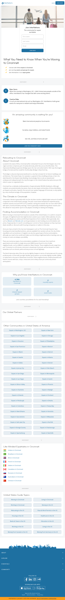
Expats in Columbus (17, 406)
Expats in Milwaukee (47, 417)
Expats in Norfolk (47, 422)
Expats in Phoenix (47, 384)
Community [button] (5, 569)
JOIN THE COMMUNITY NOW (32, 146)
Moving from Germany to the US (47, 532)
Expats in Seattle (17, 357)
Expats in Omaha (47, 401)
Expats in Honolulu (47, 411)
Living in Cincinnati (47, 500)
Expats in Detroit (47, 352)
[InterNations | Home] (7, 3)
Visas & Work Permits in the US (47, 510)
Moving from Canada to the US (17, 532)
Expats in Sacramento (18, 417)
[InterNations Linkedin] (30, 579)
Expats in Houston (18, 341)
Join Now (60, 3)
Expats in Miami (18, 352)
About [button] (3, 552)
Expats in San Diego (17, 374)
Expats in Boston (47, 346)
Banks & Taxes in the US (17, 521)
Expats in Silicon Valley (17, 384)
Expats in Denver (47, 363)
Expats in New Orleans (18, 411)
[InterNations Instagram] (34, 579)
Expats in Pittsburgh (17, 401)
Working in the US (17, 527)
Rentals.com (19, 221)
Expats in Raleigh (47, 390)
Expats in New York (47, 330)
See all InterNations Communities (46, 598)
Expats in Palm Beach (47, 368)
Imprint (23, 594)
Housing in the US (17, 516)
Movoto (10, 221)
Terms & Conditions (31, 594)
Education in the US (47, 521)
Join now (32, 50)
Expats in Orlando (17, 395)
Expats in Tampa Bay (47, 406)
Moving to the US (47, 505)
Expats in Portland (47, 395)
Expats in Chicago (47, 336)
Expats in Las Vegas (18, 379)
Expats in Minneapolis (47, 374)
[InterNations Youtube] (39, 579)
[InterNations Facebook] (26, 579)
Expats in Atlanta (47, 357)
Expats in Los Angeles (17, 336)
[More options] (43, 82)
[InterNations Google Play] (39, 588)
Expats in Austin (47, 379)
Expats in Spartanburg (18, 433)
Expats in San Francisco (17, 346)
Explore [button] (4, 558)
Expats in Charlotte (18, 390)
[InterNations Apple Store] (26, 588)
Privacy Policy (40, 594)
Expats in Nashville (47, 433)
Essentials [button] (5, 564)
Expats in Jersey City (17, 368)
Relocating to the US (17, 510)
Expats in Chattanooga (47, 428)
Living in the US (47, 527)
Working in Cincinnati (17, 505)
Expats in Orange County (18, 428)
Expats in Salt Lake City (17, 422)
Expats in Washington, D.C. (17, 330)
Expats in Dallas (18, 363)
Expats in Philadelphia (47, 341)
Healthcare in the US (47, 516)
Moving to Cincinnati (17, 500)
